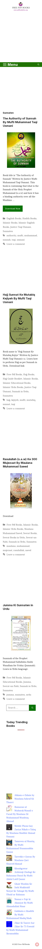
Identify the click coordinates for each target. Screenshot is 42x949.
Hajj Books (28, 374)
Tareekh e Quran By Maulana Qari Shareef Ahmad (20, 860)
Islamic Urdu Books (13, 387)
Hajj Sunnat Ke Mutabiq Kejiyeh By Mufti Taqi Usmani (19, 298)
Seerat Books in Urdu (14, 537)
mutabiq (31, 400)
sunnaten (20, 694)
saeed (28, 550)
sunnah (7, 239)
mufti (20, 235)
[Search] (32, 708)
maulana (11, 546)
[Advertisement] (21, 37)
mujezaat (7, 550)
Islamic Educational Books (16, 383)
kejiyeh (15, 400)
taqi (14, 239)
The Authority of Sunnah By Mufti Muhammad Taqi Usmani (20, 122)
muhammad (30, 235)
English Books (14, 218)
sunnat (6, 404)
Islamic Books (10, 222)
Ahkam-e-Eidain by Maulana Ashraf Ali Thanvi (20, 799)
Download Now (12, 208)
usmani (21, 239)
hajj (8, 400)
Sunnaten (8, 231)
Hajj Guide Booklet (12, 378)
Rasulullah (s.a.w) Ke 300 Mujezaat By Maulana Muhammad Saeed (20, 462)
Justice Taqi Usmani (20, 227)
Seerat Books (30, 533)
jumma (10, 694)
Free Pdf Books (14, 374)
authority (11, 235)
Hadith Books (29, 218)
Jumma (27, 682)
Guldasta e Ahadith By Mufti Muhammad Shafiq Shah (20, 915)
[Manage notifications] (37, 944)
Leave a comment (16, 244)
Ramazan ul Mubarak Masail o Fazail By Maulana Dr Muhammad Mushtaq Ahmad (19, 814)
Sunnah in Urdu (20, 391)
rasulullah (18, 550)
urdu (28, 694)
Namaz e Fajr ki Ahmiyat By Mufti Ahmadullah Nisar (19, 903)
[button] (38, 64)
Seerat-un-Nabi (11, 686)
